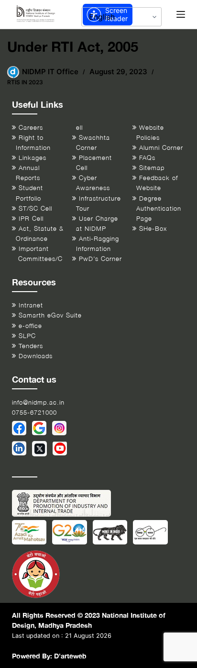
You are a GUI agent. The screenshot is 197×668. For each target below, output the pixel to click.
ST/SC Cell (35, 208)
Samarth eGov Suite (50, 315)
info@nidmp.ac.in (38, 402)
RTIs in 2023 (25, 82)
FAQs (147, 157)
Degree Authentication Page (158, 208)
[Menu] (180, 14)
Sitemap (151, 167)
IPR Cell (31, 218)
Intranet (31, 305)
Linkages (32, 157)
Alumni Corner (161, 147)
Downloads (36, 356)
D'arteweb (70, 656)
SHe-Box (153, 228)
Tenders (31, 346)
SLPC (27, 336)
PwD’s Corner (100, 258)
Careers (31, 127)
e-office (30, 325)
